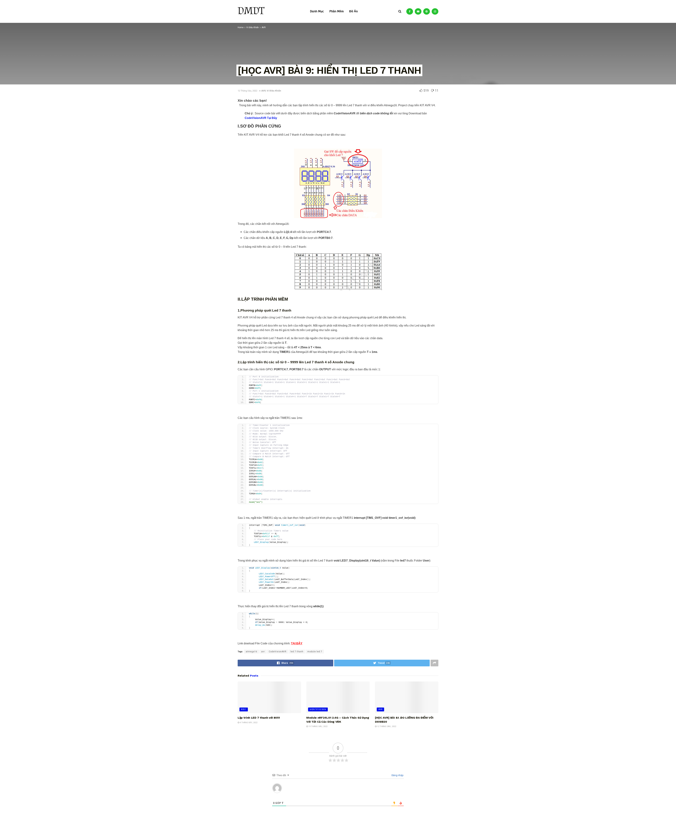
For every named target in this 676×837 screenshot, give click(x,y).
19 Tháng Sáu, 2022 (317, 726)
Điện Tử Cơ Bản (318, 709)
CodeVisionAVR (277, 651)
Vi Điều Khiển (274, 90)
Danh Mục (317, 11)
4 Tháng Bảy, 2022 (248, 722)
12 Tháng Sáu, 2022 (386, 726)
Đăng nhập (397, 775)
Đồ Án (353, 11)
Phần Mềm (336, 11)
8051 (243, 709)
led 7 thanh (296, 651)
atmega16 (251, 651)
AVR (380, 709)
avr (263, 651)
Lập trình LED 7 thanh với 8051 (259, 717)
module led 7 (314, 651)
